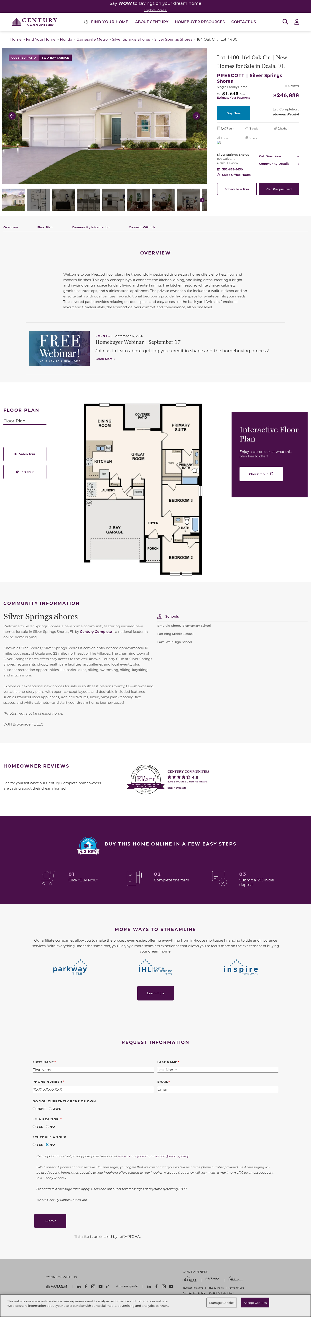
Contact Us (243, 21)
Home (16, 39)
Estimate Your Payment (233, 97)
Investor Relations (193, 1287)
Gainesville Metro (92, 39)
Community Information (91, 227)
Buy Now (234, 113)
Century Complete (96, 631)
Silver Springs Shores (131, 39)
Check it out (258, 474)
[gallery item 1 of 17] (13, 200)
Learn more (155, 993)
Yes (39, 1126)
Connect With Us (142, 227)
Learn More (103, 359)
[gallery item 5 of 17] (113, 200)
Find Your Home (41, 39)
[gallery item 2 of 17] (38, 200)
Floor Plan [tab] (14, 421)
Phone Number (47, 1081)
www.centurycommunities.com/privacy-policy (153, 1156)
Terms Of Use (236, 1287)
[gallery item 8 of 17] (188, 200)
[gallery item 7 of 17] (163, 200)
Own (57, 1108)
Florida (66, 39)
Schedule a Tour (237, 189)
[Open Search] (285, 22)
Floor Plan (45, 227)
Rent (41, 1108)
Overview (10, 227)
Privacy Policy (216, 1287)
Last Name (167, 1062)
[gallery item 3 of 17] (63, 200)
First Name (43, 1062)
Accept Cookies (255, 1302)
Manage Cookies (221, 1302)
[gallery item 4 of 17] (88, 200)
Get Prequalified (279, 189)
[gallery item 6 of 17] (138, 200)
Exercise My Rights (194, 1293)
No (52, 1126)
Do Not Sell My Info (220, 1293)
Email (162, 1081)
